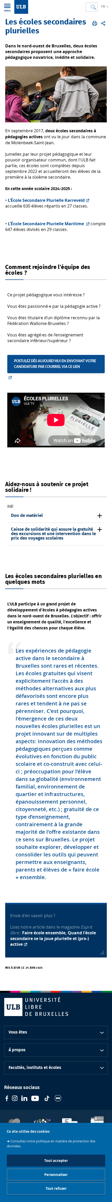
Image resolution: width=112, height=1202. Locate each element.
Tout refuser (56, 1188)
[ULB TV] (35, 1099)
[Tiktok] (47, 1099)
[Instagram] (14, 1098)
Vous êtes (18, 1032)
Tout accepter (56, 1160)
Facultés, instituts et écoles (35, 1068)
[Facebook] (6, 1099)
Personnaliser (56, 1174)
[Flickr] (58, 1099)
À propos (17, 1050)
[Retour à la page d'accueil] (21, 7)
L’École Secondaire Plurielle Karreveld (46, 200)
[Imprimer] (95, 23)
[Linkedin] (24, 1098)
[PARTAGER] (103, 23)
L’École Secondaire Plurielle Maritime (46, 224)
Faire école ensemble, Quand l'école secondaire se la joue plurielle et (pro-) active (53, 938)
